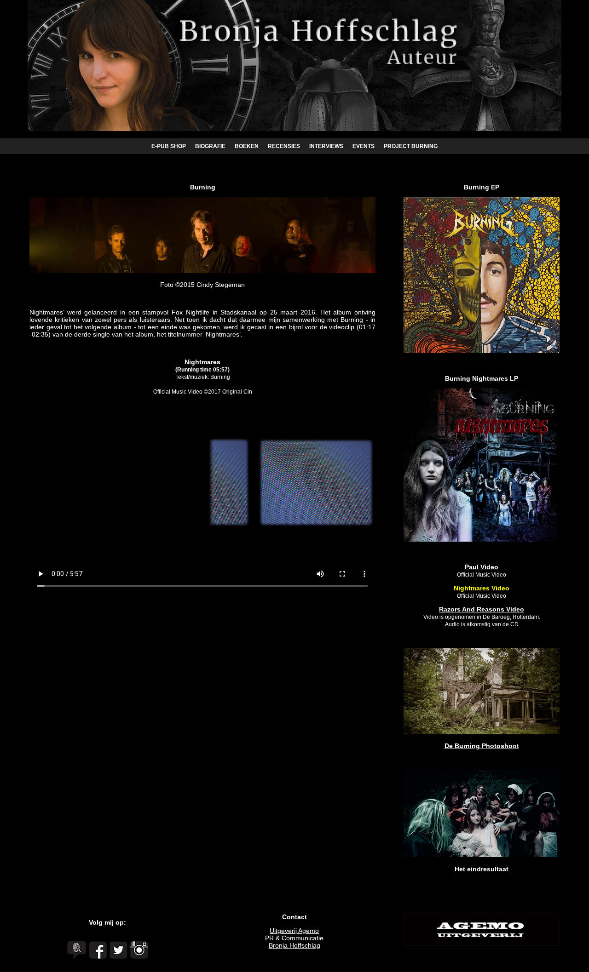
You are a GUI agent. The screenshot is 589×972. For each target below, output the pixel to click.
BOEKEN (247, 146)
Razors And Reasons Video (481, 609)
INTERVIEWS (326, 146)
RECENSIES (284, 146)
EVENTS (363, 146)
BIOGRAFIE (210, 146)
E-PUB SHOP (168, 146)
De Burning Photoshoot (482, 745)
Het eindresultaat (481, 869)
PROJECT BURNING (411, 146)
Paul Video (481, 567)
